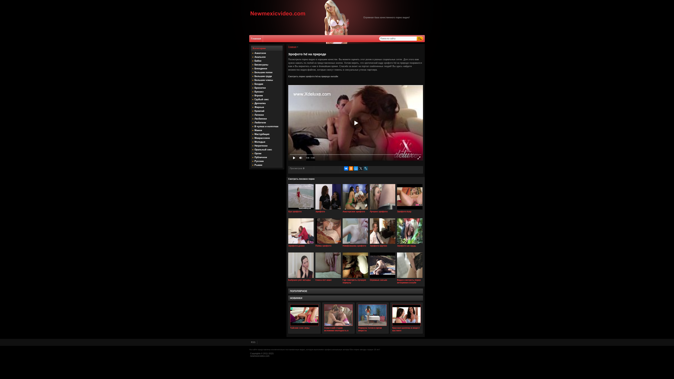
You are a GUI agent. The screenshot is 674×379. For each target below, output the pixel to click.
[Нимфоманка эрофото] (355, 244)
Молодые (260, 142)
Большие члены (264, 80)
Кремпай (259, 111)
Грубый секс (262, 99)
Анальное (260, 57)
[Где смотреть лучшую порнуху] (355, 278)
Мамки (258, 130)
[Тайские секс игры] (304, 315)
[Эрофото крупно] (382, 244)
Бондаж (259, 84)
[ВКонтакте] (346, 168)
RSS (253, 342)
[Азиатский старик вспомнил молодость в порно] (338, 315)
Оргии (258, 153)
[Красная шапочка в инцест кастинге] (406, 315)
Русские (259, 161)
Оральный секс (263, 149)
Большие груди (263, 76)
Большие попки (263, 72)
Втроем (259, 95)
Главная (256, 38)
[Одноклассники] (351, 168)
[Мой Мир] (356, 168)
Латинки (259, 115)
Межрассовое (262, 138)
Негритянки (261, 145)
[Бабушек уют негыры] (301, 278)
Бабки (258, 60)
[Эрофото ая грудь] (409, 244)
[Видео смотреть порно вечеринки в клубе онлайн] (409, 278)
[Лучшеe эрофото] (382, 209)
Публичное (261, 157)
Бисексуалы (261, 64)
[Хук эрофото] (301, 209)
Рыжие (258, 165)
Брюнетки (260, 88)
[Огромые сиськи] (382, 278)
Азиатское (260, 53)
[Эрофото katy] (409, 209)
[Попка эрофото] (328, 244)
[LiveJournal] (366, 168)
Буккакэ (259, 91)
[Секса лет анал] (328, 278)
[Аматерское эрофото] (355, 209)
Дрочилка (260, 103)
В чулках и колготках (266, 126)
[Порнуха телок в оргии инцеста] (372, 315)
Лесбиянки (261, 118)
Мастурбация (262, 134)
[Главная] (278, 16)
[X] (361, 168)
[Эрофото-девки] (301, 244)
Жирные (259, 107)
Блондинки (261, 68)
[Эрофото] (328, 209)
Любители (260, 122)
